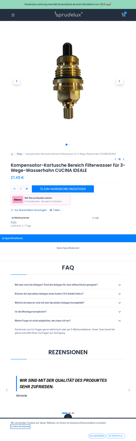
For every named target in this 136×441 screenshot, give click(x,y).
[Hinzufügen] (27, 189)
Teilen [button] (56, 210)
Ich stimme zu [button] (115, 435)
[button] (16, 81)
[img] (129, 390)
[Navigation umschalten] (13, 15)
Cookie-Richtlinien (20, 426)
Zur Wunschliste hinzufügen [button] (31, 210)
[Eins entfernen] (14, 189)
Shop (19, 154)
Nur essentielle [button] (97, 435)
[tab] (68, 238)
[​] (115, 159)
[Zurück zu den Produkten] (120, 159)
